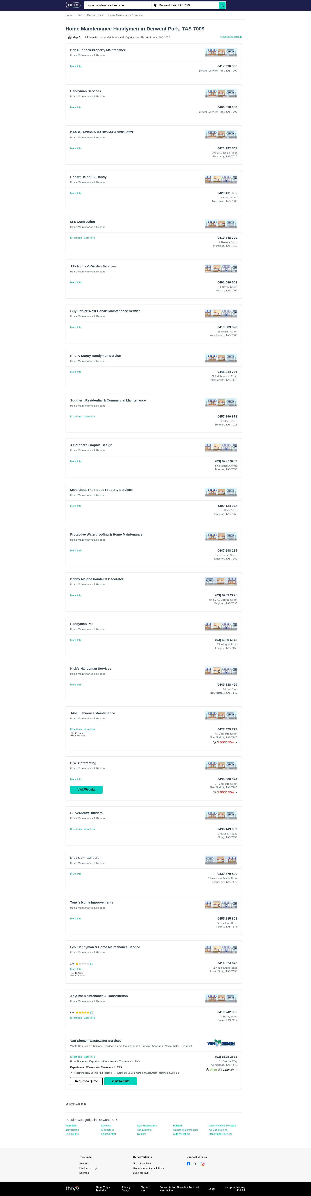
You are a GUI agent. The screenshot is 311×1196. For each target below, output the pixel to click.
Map (75, 37)
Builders (178, 1125)
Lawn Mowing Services (222, 1125)
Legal (211, 1188)
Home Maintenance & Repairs (87, 55)
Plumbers (71, 1125)
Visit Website (86, 789)
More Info (76, 66)
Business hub (141, 1172)
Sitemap (84, 1172)
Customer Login (88, 1168)
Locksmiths (72, 1133)
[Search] (222, 5)
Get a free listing (142, 1163)
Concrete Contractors (185, 1129)
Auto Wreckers (181, 1133)
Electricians (72, 1129)
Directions (76, 237)
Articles (83, 1163)
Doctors (141, 1133)
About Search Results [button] (231, 37)
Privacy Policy (126, 1189)
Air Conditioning (218, 1129)
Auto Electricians (147, 1125)
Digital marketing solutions (148, 1168)
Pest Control (108, 1133)
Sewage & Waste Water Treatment (172, 1045)
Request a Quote (86, 1081)
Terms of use (146, 1189)
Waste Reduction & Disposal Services (92, 1045)
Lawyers (106, 1125)
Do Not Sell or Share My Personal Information (179, 1189)
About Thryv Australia (103, 1189)
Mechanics (107, 1129)
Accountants (144, 1129)
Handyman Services (220, 1133)
